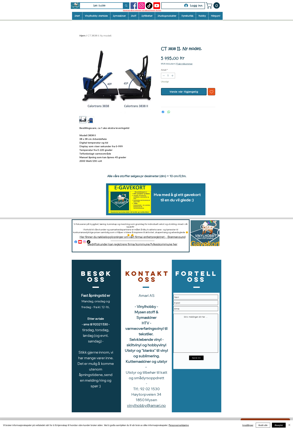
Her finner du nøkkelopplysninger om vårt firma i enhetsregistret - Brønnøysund (132, 237)
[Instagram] (141, 5)
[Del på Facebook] (163, 112)
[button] (213, 5)
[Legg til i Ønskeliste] (211, 91)
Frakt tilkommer (184, 63)
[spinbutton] (168, 75)
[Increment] (173, 75)
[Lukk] (289, 425)
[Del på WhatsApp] (169, 112)
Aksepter (279, 425)
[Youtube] (156, 5)
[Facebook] (133, 5)
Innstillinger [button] (247, 425)
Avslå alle (263, 425)
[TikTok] (149, 5)
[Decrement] (163, 75)
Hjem (82, 35)
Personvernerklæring (179, 425)
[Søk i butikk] (126, 6)
